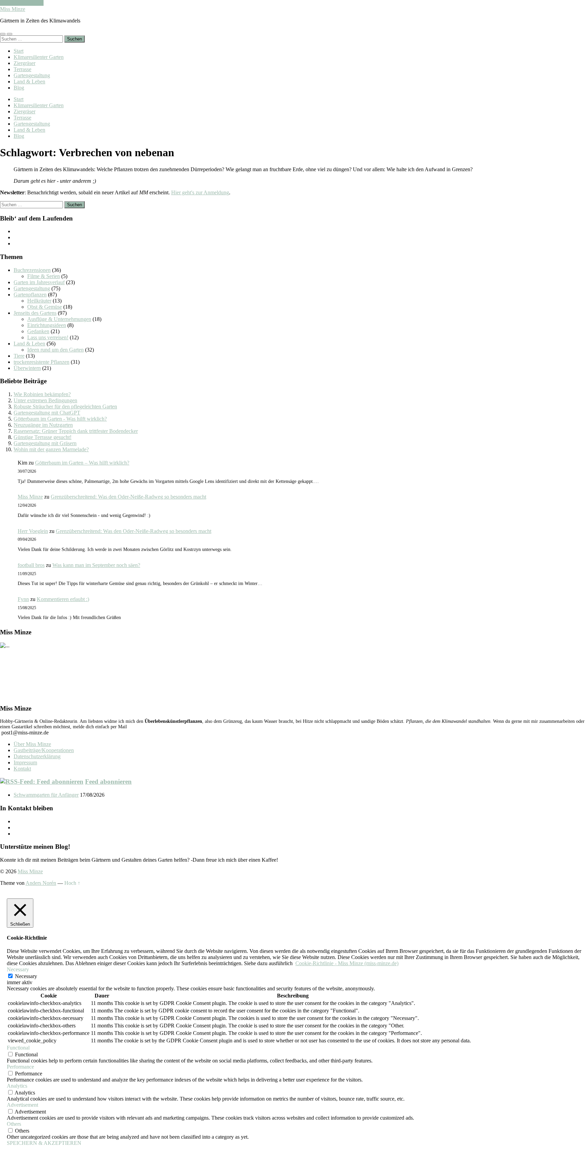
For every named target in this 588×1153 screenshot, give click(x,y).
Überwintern (27, 368)
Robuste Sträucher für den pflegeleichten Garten (65, 406)
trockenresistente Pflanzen (41, 362)
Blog (19, 88)
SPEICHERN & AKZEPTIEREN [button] (44, 1143)
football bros (31, 565)
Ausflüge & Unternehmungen (59, 319)
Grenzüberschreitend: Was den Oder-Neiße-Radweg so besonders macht (128, 497)
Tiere (19, 356)
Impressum (25, 762)
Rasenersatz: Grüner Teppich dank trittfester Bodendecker (76, 431)
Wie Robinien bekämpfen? (42, 394)
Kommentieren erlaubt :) (63, 599)
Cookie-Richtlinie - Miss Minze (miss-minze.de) (346, 963)
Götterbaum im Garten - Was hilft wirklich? (60, 419)
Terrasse (22, 69)
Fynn (23, 599)
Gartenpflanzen (30, 294)
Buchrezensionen (32, 270)
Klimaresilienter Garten (39, 57)
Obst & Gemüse (44, 307)
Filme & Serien (43, 276)
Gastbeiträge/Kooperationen (44, 750)
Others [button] (14, 1124)
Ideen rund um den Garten (55, 350)
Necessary (26, 976)
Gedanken (38, 331)
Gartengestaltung (32, 75)
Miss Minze (12, 9)
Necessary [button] (18, 969)
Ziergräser (24, 63)
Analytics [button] (17, 1086)
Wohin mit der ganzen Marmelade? (51, 449)
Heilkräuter (39, 301)
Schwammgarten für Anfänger (46, 795)
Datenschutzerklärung (37, 756)
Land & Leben (29, 81)
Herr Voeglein (33, 531)
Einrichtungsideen (46, 325)
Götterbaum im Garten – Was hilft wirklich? (82, 463)
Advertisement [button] (22, 1105)
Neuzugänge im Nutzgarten (43, 425)
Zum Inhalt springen (22, 3)
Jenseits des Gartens (35, 313)
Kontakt (22, 769)
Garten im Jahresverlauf (39, 282)
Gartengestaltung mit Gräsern (45, 443)
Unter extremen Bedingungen (45, 400)
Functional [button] (18, 1048)
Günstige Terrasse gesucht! (42, 437)
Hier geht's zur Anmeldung (200, 192)
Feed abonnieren (108, 781)
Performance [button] (20, 1067)
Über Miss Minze (32, 744)
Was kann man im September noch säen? (96, 565)
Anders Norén (41, 883)
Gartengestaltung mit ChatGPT (47, 413)
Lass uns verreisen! (47, 337)
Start (18, 51)
